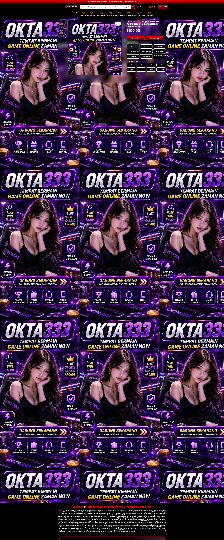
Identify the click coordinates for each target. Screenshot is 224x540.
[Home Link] (71, 7)
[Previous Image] (71, 49)
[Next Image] (119, 49)
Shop (60, 7)
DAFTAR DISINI (135, 38)
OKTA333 (61, 510)
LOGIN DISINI (154, 38)
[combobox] (105, 7)
